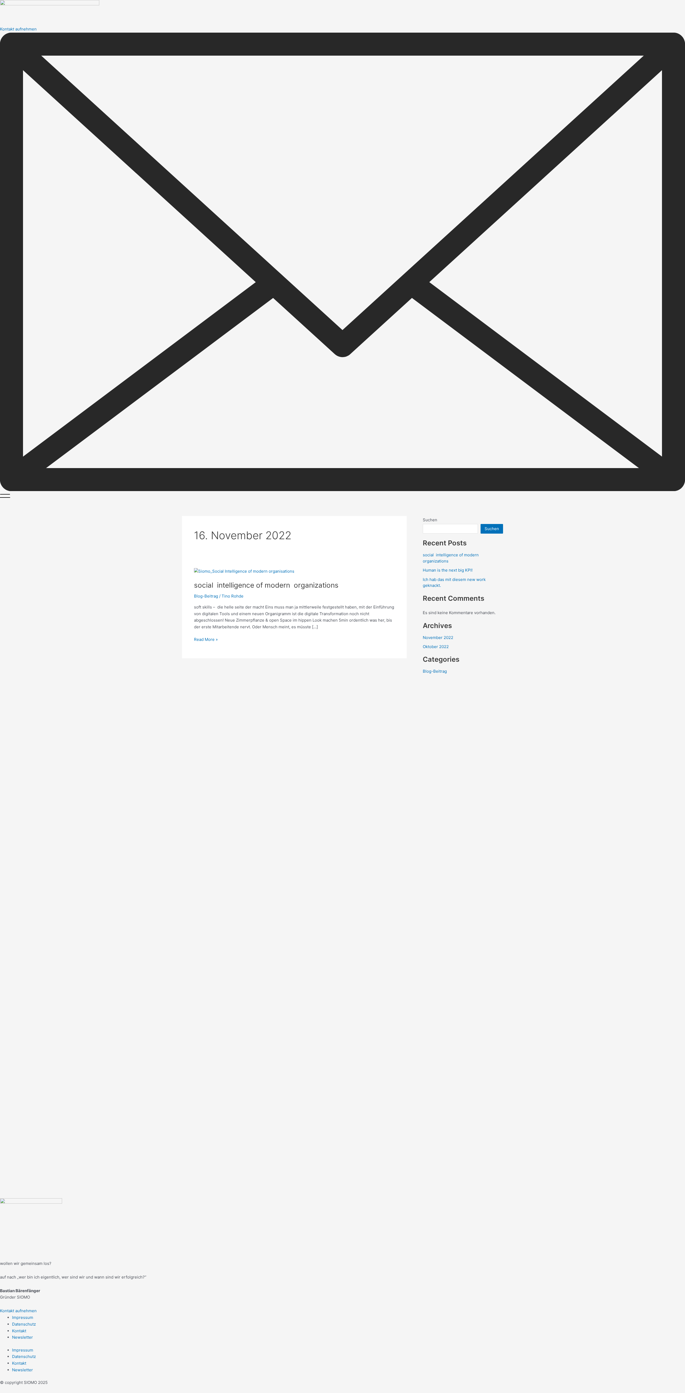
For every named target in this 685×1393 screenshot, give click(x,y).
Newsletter (22, 1337)
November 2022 (438, 637)
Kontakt (19, 1330)
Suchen (430, 519)
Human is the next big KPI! (448, 570)
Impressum (22, 1317)
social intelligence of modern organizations (266, 585)
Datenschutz (24, 1324)
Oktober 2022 (436, 646)
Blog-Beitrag (206, 596)
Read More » (206, 639)
